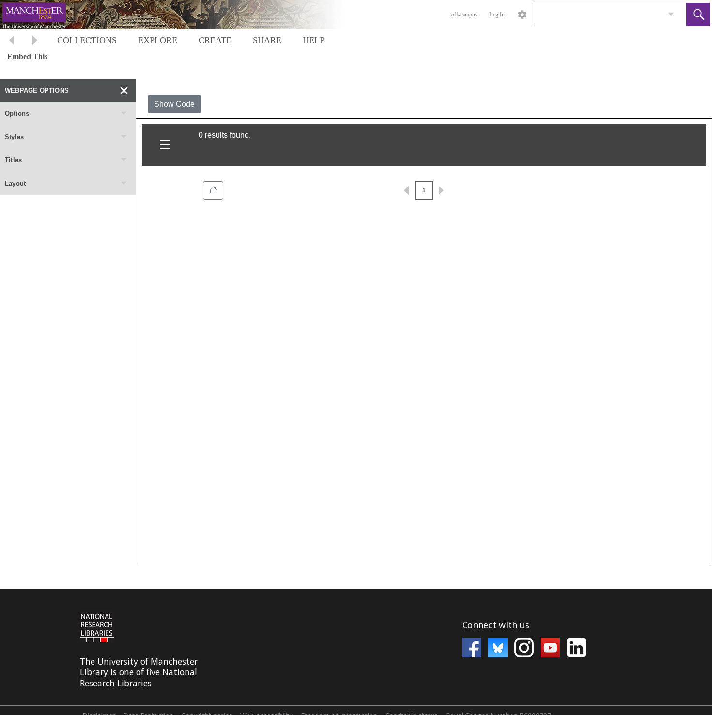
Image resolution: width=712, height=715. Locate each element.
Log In (497, 14)
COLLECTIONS (87, 40)
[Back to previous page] (11, 41)
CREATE (215, 40)
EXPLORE (157, 40)
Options (17, 113)
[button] (698, 14)
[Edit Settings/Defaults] (522, 14)
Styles (14, 136)
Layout (15, 183)
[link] (671, 14)
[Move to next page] (34, 41)
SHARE (267, 40)
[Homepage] (182, 14)
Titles (13, 160)
